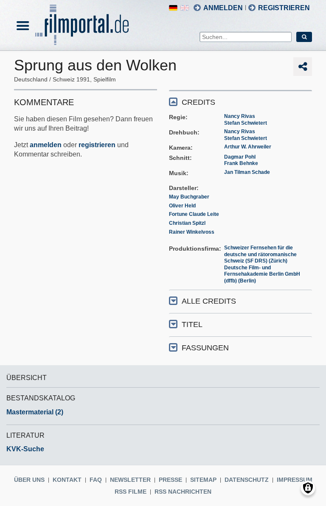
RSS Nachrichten (183, 491)
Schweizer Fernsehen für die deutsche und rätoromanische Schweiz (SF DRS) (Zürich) (260, 254)
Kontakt (67, 479)
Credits (198, 102)
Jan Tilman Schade (247, 172)
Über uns (29, 479)
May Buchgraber (189, 197)
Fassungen (205, 348)
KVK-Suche (25, 449)
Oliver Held (182, 206)
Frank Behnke (241, 163)
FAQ (96, 479)
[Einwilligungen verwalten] (308, 488)
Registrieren (284, 7)
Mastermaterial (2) (34, 412)
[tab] (240, 101)
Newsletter (130, 479)
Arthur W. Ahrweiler (247, 147)
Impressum (294, 479)
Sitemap (203, 479)
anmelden (46, 144)
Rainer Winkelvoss (191, 232)
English (184, 7)
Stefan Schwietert (245, 123)
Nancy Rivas (239, 116)
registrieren (97, 144)
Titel (192, 324)
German (173, 7)
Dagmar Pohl (240, 157)
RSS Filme (130, 491)
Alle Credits (209, 301)
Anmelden (223, 7)
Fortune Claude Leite (194, 214)
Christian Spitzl (187, 223)
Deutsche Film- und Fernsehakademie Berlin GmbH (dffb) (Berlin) (262, 274)
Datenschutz (247, 479)
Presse (170, 479)
